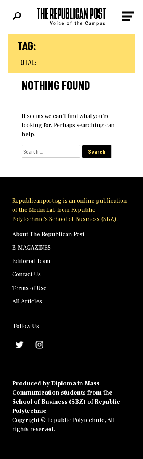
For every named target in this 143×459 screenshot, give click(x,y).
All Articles (27, 301)
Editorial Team (31, 261)
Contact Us (26, 274)
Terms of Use (29, 288)
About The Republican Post (48, 234)
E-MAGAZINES (31, 247)
